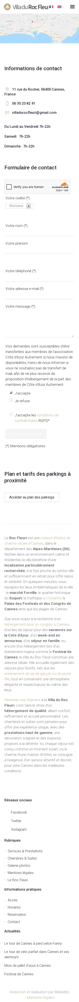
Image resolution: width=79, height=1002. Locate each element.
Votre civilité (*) (17, 198)
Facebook (19, 812)
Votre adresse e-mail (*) (24, 288)
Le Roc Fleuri (18, 880)
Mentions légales (21, 873)
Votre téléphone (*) (20, 271)
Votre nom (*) (16, 225)
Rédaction (17, 992)
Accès (13, 900)
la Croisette (52, 598)
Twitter (16, 821)
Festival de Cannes (18, 974)
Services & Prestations (25, 851)
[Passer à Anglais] (60, 6)
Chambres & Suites (22, 858)
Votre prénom (16, 243)
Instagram (19, 829)
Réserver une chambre (22, 700)
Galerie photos (19, 865)
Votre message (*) (20, 306)
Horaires (14, 907)
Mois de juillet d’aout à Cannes (27, 965)
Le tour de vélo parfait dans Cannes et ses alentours (36, 954)
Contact (14, 922)
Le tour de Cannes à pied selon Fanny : (33, 943)
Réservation (17, 915)
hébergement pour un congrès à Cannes (36, 624)
